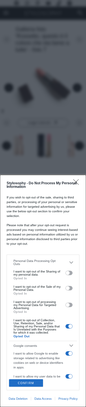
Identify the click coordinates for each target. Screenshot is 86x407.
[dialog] (43, 291)
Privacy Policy (68, 398)
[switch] (69, 273)
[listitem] (43, 262)
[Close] (77, 183)
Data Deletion (18, 398)
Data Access (43, 398)
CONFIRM (26, 383)
